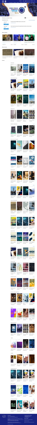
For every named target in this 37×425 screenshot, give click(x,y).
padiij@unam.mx (19, 422)
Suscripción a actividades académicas (29, 419)
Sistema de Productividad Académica (11, 416)
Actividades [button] (24, 2)
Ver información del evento (13, 27)
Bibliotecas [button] (18, 2)
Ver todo (34, 32)
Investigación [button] (14, 2)
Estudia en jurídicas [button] (28, 2)
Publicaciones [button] (21, 2)
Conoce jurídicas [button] (11, 2)
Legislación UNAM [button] (32, 2)
